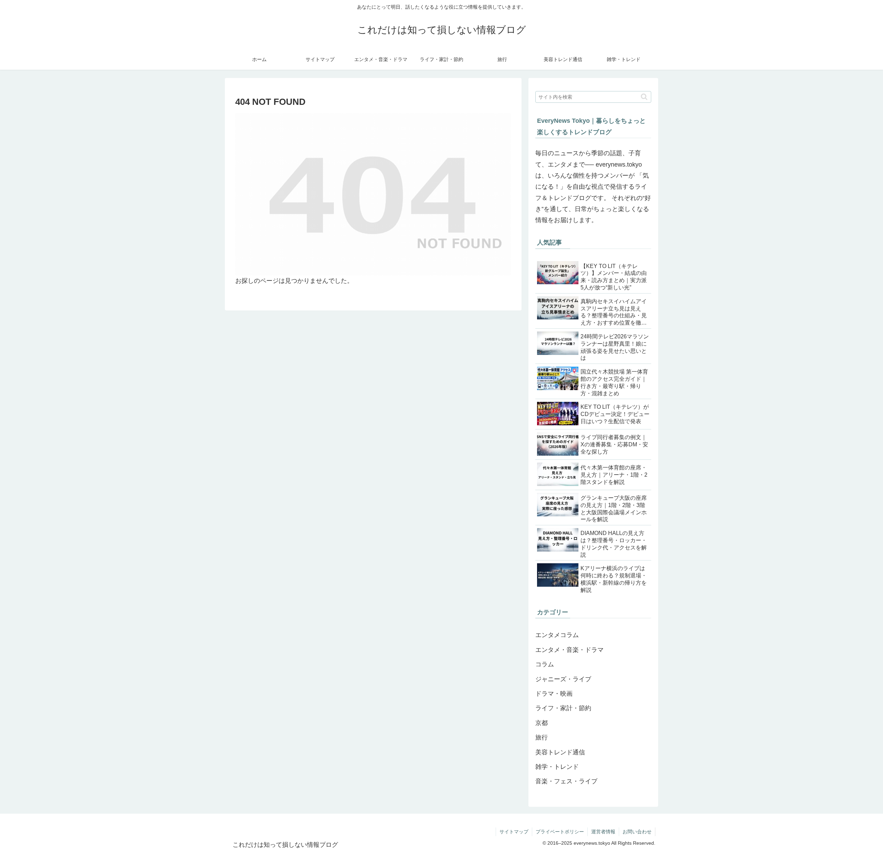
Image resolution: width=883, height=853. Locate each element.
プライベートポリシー (560, 831)
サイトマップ (513, 831)
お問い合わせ (637, 831)
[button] (644, 97)
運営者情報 (603, 831)
